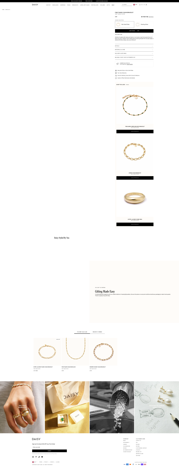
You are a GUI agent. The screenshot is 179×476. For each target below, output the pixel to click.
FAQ (136, 442)
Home (3, 9)
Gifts (108, 5)
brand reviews (151, 16)
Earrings (62, 5)
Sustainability (126, 442)
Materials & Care (139, 453)
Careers (125, 444)
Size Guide (138, 455)
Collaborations (126, 446)
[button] (146, 4)
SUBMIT (49, 450)
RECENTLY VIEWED (97, 331)
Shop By (48, 5)
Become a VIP (138, 451)
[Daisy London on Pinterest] (36, 457)
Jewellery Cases (85, 5)
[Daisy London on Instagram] (33, 457)
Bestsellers (94, 5)
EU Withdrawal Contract (141, 448)
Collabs (102, 5)
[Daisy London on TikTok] (39, 457)
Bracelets (75, 5)
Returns (138, 446)
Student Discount (127, 451)
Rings (68, 5)
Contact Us (138, 440)
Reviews (125, 448)
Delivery (138, 444)
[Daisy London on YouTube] (42, 456)
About (124, 440)
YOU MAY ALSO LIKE (82, 331)
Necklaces (55, 5)
